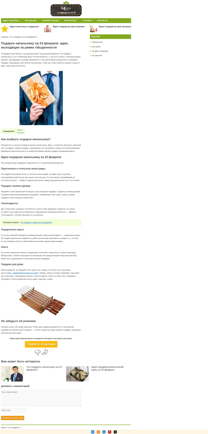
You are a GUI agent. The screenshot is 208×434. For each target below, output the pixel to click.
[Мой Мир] (104, 431)
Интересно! (70, 21)
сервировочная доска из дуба (25, 273)
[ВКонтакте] (92, 431)
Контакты (102, 21)
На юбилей (97, 56)
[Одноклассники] (98, 431)
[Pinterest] (109, 431)
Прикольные (97, 42)
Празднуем (30, 21)
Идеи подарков (11, 21)
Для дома (96, 47)
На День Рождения (100, 51)
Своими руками (50, 21)
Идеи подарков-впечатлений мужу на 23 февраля (107, 368)
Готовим (86, 21)
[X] (115, 431)
